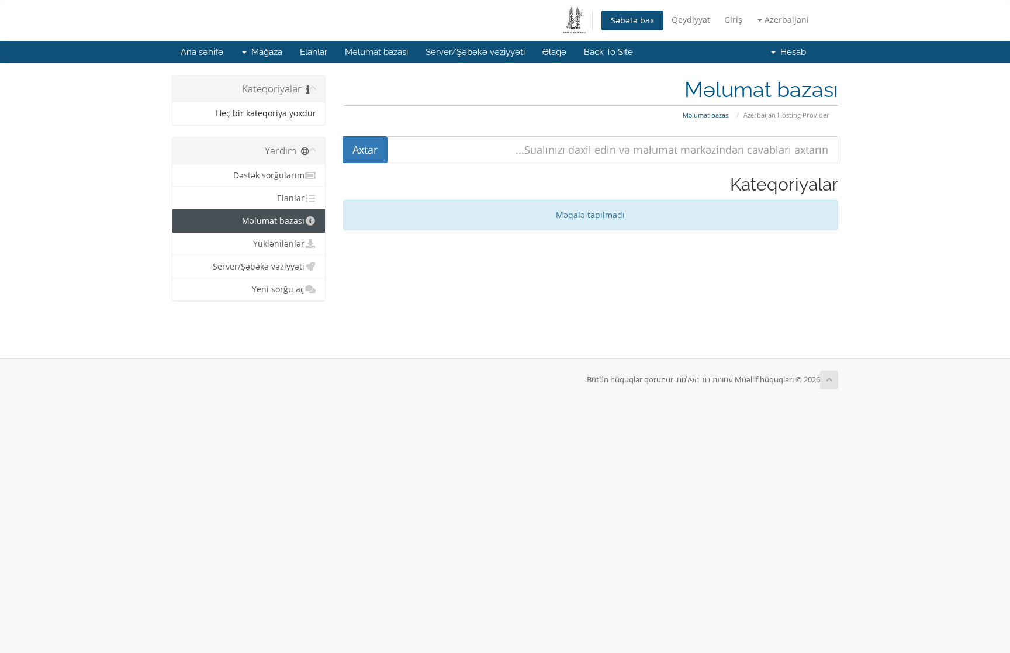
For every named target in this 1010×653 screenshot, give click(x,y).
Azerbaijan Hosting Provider (786, 114)
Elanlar (313, 52)
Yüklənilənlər (279, 244)
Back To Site (608, 52)
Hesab (791, 52)
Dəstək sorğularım (269, 175)
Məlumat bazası (376, 52)
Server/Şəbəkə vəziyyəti (475, 52)
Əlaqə (554, 52)
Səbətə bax (632, 20)
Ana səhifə (202, 52)
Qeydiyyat (691, 19)
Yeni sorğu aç (278, 289)
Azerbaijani (785, 19)
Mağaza (264, 52)
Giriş (733, 19)
